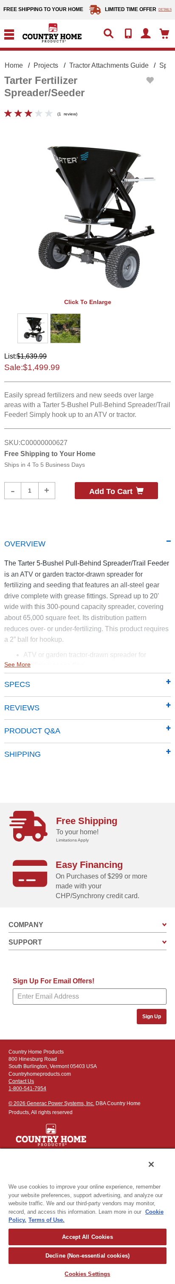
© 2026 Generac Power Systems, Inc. (51, 1103)
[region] (87, 1216)
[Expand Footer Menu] (164, 924)
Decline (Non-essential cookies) (87, 1255)
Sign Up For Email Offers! (53, 981)
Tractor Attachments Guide (109, 65)
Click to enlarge (87, 302)
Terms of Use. (46, 1220)
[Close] (151, 1164)
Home (14, 65)
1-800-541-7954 (27, 1089)
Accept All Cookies (87, 1237)
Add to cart (111, 491)
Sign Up (151, 1017)
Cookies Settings (87, 1274)
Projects (46, 65)
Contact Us (21, 1081)
